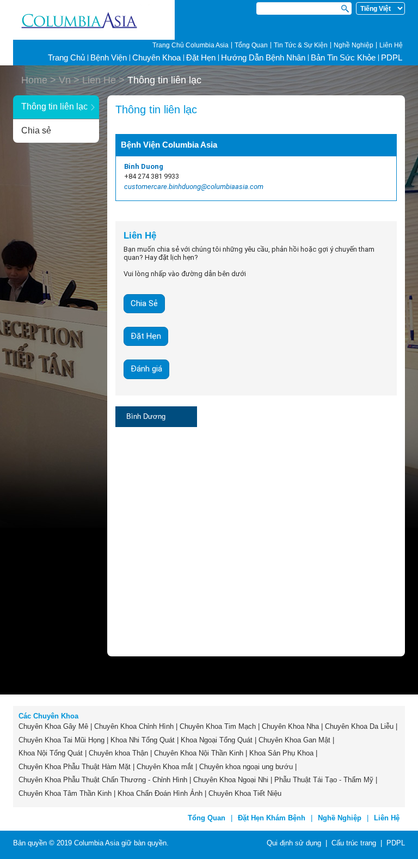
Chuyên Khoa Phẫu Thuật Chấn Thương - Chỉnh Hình (103, 780)
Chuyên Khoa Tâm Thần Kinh (65, 793)
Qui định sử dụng (294, 843)
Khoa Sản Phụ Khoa (281, 753)
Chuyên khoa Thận (118, 753)
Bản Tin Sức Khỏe (343, 57)
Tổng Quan (251, 45)
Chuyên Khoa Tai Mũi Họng (61, 740)
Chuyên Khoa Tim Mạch (218, 726)
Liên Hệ (391, 45)
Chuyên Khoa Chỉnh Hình (134, 726)
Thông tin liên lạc (54, 106)
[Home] (94, 20)
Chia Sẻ (144, 303)
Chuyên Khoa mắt (165, 767)
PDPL (391, 57)
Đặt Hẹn (201, 57)
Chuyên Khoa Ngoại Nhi (230, 780)
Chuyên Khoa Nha (290, 726)
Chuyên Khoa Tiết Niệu (244, 793)
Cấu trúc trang (353, 843)
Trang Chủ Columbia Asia (190, 45)
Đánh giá (146, 369)
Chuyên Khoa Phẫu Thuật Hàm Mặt (75, 767)
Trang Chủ (66, 57)
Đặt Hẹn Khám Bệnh (271, 818)
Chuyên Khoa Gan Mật (294, 740)
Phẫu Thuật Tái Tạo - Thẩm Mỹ (323, 780)
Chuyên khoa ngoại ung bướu (246, 767)
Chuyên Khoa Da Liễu (359, 726)
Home (34, 80)
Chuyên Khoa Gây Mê (53, 726)
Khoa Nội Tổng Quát (51, 753)
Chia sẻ (36, 130)
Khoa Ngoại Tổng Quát (217, 740)
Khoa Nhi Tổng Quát (142, 740)
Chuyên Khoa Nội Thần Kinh (198, 753)
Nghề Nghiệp (353, 45)
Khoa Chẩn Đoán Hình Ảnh (160, 793)
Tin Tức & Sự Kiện (301, 45)
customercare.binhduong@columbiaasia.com (193, 186)
